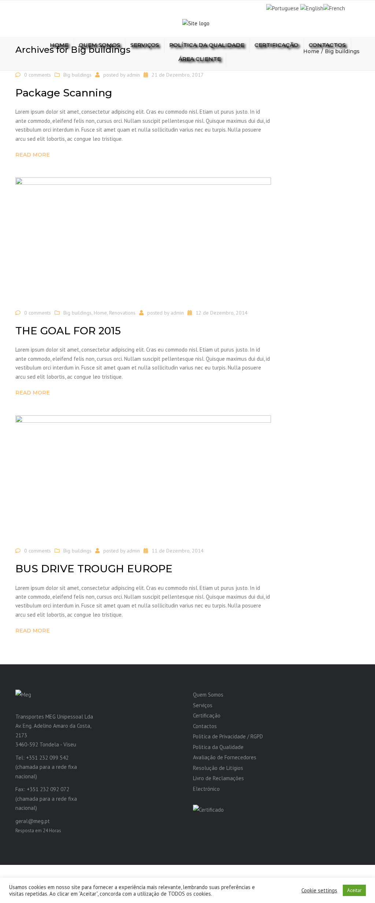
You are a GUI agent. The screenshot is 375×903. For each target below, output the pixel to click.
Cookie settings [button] (319, 890)
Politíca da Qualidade (218, 747)
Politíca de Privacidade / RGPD (228, 736)
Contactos (327, 44)
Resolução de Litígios (218, 767)
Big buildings (77, 74)
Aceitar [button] (354, 890)
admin (133, 74)
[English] (311, 7)
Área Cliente (199, 58)
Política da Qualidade (206, 44)
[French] (334, 7)
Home (59, 44)
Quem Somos (99, 44)
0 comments (37, 74)
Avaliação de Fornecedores (224, 757)
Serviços (144, 44)
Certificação (276, 44)
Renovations (122, 312)
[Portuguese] (282, 7)
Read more (32, 154)
